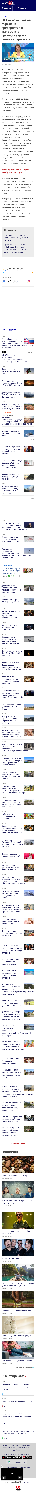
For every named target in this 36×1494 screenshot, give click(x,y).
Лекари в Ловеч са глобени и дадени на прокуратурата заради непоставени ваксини (11, 733)
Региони (22, 8)
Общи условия (26, 1482)
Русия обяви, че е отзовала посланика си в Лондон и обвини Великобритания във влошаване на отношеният (17, 343)
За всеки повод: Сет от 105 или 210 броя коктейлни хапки (11, 572)
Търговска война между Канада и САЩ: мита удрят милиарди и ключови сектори (12, 464)
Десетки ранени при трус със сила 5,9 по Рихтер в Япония (10, 867)
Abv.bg (5, 1445)
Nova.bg (26, 1449)
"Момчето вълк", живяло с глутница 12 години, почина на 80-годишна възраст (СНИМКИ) (16, 1386)
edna (5, 1406)
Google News (10, 281)
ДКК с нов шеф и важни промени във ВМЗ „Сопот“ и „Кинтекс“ (16, 237)
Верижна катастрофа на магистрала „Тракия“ (12, 600)
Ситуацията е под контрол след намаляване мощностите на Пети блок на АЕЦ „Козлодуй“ (16, 1030)
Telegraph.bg (16, 1450)
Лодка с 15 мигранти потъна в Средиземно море (11, 433)
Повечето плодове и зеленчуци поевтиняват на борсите (12, 933)
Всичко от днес (18, 1143)
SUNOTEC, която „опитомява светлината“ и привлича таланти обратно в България (14, 358)
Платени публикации (24, 1467)
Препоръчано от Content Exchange (23, 1367)
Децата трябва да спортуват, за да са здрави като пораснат (11, 1003)
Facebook (22, 281)
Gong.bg (18, 1445)
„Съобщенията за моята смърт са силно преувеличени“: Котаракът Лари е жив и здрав (15, 747)
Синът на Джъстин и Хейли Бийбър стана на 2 (18, 1402)
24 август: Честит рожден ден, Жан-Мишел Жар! (16, 1232)
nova (5, 1394)
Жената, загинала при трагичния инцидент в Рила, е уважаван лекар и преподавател (12, 1106)
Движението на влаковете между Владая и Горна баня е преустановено (11, 589)
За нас (7, 1467)
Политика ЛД (25, 1472)
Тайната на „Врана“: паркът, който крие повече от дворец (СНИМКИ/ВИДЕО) (10, 1131)
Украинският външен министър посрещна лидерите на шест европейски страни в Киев (13, 694)
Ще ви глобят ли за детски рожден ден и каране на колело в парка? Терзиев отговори (13, 1045)
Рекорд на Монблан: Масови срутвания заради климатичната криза (11, 894)
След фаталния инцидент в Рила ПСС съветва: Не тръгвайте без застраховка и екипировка (15, 789)
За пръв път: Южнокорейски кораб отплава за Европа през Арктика (12, 843)
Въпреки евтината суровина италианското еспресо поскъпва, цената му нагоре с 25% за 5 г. (15, 829)
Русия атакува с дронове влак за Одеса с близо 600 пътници (12, 383)
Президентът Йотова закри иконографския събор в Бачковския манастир (11, 680)
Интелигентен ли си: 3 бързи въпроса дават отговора (17, 1202)
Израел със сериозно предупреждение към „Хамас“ (11, 371)
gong (5, 1438)
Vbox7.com (11, 1445)
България (9, 329)
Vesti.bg (20, 1449)
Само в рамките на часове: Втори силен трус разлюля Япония (11, 539)
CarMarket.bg (6, 1447)
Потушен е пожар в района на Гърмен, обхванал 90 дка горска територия (12, 489)
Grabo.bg (28, 1447)
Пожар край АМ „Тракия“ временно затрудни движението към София (11, 719)
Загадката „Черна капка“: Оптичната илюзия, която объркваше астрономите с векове (17, 1416)
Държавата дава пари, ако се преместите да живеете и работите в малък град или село (11, 1015)
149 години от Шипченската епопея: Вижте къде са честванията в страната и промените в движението (18, 989)
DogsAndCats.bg (26, 1445)
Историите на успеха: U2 (12, 1258)
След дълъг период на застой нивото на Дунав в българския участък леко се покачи (12, 761)
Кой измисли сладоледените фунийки (8, 816)
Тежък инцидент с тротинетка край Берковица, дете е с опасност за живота (10, 640)
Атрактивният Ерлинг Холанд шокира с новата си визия (11, 961)
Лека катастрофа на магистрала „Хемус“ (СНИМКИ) (10, 477)
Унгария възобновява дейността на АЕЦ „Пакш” (11, 707)
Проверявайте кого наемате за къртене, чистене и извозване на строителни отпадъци (12, 908)
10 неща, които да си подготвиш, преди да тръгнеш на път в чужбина (18, 1284)
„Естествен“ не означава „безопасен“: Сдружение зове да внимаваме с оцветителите (13, 880)
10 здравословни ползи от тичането (16, 1311)
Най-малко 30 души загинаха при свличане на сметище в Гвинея (12, 406)
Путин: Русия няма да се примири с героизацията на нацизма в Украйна (12, 614)
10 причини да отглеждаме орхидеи (16, 1336)
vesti (5, 1423)
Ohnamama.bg (21, 1447)
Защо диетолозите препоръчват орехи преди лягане (10, 921)
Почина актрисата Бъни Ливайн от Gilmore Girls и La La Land (12, 653)
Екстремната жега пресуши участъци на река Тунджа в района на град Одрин (11, 803)
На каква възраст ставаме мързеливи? (11, 855)
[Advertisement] (18, 305)
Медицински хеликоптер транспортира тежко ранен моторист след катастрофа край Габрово (16, 553)
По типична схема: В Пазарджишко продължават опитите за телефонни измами (11, 666)
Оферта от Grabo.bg (7, 565)
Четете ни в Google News (18, 1462)
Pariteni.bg (8, 1449)
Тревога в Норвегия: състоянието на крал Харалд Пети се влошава (11, 450)
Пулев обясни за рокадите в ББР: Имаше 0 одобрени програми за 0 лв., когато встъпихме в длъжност (16, 248)
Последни (6, 8)
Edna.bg (14, 1449)
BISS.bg (13, 1447)
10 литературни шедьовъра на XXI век (17, 1361)
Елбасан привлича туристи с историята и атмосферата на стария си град (12, 1074)
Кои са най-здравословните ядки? (15, 1176)
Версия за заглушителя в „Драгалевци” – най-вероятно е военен (12, 1119)
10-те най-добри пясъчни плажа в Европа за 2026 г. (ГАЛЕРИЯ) (9, 974)
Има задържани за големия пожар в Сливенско (10, 627)
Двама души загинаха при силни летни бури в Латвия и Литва (12, 395)
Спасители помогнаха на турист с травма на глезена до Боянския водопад (11, 775)
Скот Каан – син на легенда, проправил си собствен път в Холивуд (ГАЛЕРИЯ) (12, 949)
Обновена (4, 1084)
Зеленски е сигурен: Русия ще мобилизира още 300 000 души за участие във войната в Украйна (15, 526)
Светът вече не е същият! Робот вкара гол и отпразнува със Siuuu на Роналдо (18, 1432)
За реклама (13, 1467)
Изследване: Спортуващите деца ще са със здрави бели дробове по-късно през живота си (17, 420)
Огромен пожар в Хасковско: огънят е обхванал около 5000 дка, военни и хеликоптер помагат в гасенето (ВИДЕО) (18, 1091)
